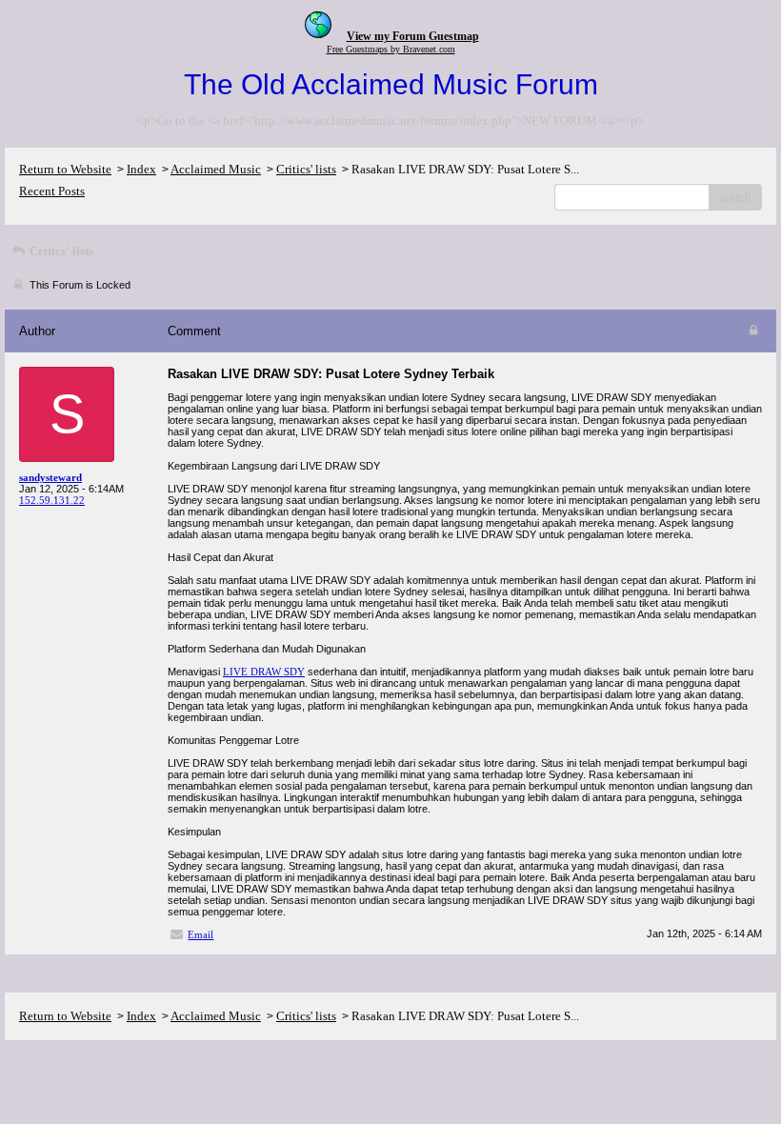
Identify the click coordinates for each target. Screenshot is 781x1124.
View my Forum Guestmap (413, 36)
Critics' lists (306, 169)
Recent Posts (52, 191)
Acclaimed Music (215, 169)
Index (141, 169)
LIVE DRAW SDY (264, 671)
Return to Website (65, 169)
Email (200, 934)
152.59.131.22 (52, 500)
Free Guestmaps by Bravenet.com (391, 49)
